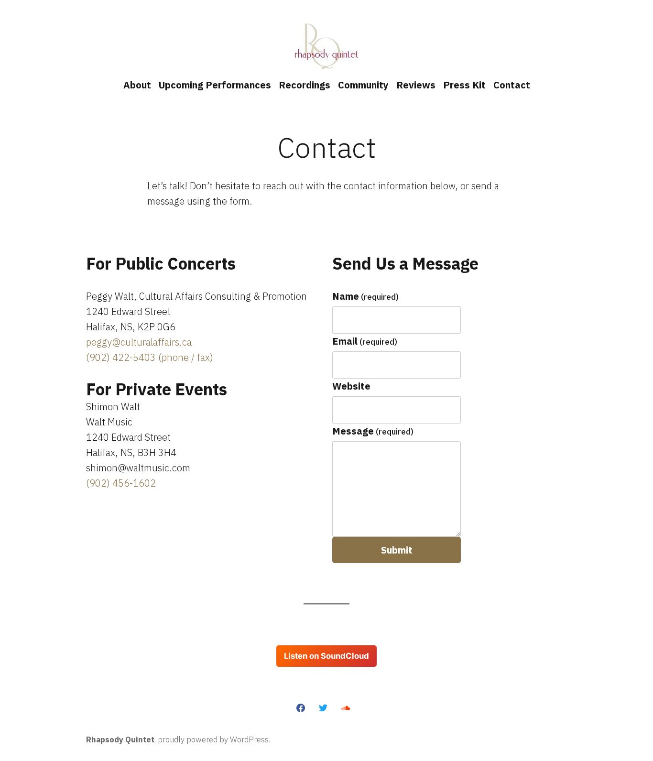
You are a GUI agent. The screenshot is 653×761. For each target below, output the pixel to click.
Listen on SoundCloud (326, 656)
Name (365, 296)
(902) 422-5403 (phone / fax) (149, 357)
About (137, 84)
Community (363, 84)
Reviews (415, 84)
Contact (511, 84)
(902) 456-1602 (121, 483)
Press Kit (464, 84)
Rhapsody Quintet (120, 739)
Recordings (304, 84)
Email (364, 341)
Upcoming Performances (215, 84)
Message (373, 430)
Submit (397, 550)
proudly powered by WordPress (213, 739)
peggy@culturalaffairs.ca (139, 342)
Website (351, 386)
